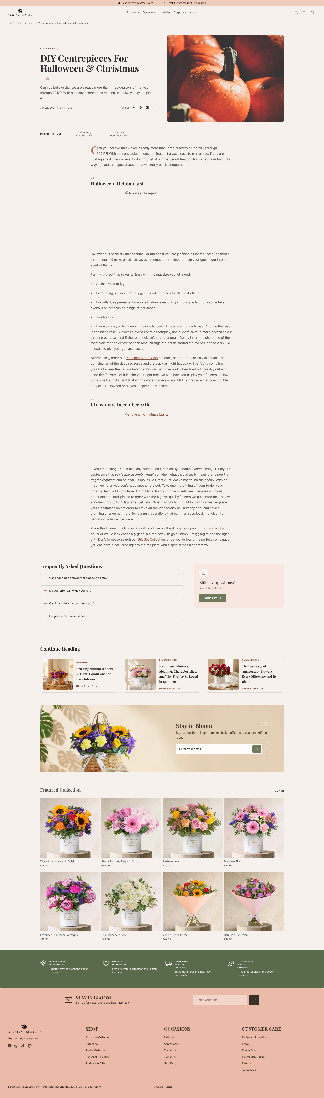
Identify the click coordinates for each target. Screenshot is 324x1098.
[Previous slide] (45, 828)
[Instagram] (16, 1046)
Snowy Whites (214, 528)
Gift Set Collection (151, 539)
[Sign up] (254, 1000)
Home (11, 22)
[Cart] (312, 12)
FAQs (245, 1043)
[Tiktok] (23, 1046)
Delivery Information (254, 1037)
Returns (246, 1063)
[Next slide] (94, 828)
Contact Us (249, 1069)
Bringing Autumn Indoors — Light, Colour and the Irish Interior (94, 674)
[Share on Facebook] (133, 107)
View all (279, 790)
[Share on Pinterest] (140, 107)
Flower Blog (25, 22)
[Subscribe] (256, 749)
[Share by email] (147, 107)
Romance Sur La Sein (142, 358)
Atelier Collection (96, 1050)
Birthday (169, 1037)
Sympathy (170, 1056)
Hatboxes (92, 1043)
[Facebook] (10, 1046)
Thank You (170, 1050)
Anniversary (171, 1043)
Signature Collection (98, 1037)
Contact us (212, 598)
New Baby (170, 1063)
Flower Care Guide (253, 1056)
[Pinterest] (29, 1046)
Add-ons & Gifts (95, 1063)
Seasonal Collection (98, 1056)
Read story (84, 685)
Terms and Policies (162, 1086)
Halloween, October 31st (84, 133)
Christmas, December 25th (118, 133)
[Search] (296, 12)
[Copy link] (154, 107)
